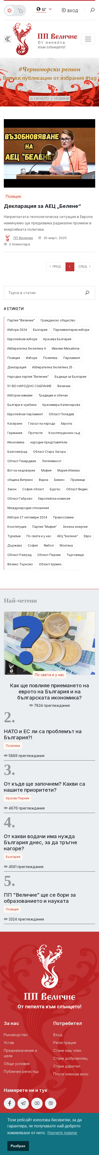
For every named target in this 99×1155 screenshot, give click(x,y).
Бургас (55, 489)
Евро (87, 536)
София (33, 545)
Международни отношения (28, 508)
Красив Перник (17, 798)
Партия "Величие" (21, 320)
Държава (14, 545)
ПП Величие (23, 238)
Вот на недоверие (21, 470)
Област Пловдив (61, 414)
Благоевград (17, 452)
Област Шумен (50, 564)
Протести (35, 433)
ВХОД (72, 11)
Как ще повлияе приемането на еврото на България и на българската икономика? (49, 691)
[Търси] (87, 293)
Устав (9, 1042)
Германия (14, 433)
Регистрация (64, 1042)
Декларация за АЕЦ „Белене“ (42, 206)
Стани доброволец (70, 1058)
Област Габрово (19, 498)
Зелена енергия (75, 527)
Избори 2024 (17, 330)
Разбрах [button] (18, 1146)
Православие (63, 517)
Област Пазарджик (21, 461)
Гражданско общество (58, 320)
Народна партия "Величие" (28, 376)
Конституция (16, 527)
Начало (41, 98)
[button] (8, 39)
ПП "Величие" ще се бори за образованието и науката (40, 898)
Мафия (46, 470)
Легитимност (51, 461)
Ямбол (49, 545)
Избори (31, 358)
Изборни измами (19, 395)
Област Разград (19, 555)
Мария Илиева (68, 470)
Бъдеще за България (70, 376)
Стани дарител (66, 1066)
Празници (78, 480)
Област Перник (49, 555)
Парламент (71, 358)
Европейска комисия (54, 498)
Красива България (57, 339)
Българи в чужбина (22, 405)
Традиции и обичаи (53, 395)
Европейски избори (22, 339)
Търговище (75, 555)
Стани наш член (67, 1050)
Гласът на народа (41, 423)
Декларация (16, 367)
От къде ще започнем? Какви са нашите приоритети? (44, 787)
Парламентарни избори (71, 330)
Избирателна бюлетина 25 (52, 367)
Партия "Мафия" (44, 527)
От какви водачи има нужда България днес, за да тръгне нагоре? (40, 842)
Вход (57, 1035)
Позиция (13, 196)
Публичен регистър (21, 1071)
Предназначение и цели (20, 1053)
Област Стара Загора (49, 452)
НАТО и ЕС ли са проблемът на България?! (43, 734)
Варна (43, 480)
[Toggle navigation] (88, 39)
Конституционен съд (64, 433)
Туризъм (14, 536)
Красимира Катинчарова (61, 405)
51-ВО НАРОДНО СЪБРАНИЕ (29, 386)
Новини (62, 98)
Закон (11, 489)
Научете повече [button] (62, 1133)
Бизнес (59, 480)
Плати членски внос (71, 1074)
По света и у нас (38, 536)
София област (33, 489)
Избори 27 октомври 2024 (27, 517)
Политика (50, 358)
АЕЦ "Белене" (67, 536)
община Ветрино (20, 480)
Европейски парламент (25, 414)
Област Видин (77, 489)
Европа (66, 423)
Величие (64, 386)
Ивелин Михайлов (65, 348)
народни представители (48, 442)
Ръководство (16, 1035)
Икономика (15, 442)
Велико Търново (20, 564)
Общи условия (16, 1063)
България (40, 330)
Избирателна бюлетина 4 (26, 348)
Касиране (14, 423)
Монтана (66, 545)
